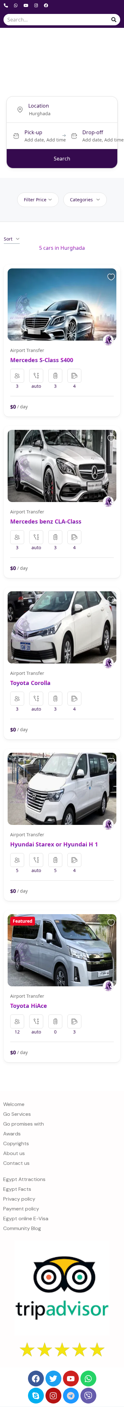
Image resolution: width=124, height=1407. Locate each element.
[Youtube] (71, 1378)
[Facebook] (36, 1378)
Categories (81, 200)
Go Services (17, 1114)
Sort (8, 239)
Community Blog (22, 1228)
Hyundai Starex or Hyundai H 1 (54, 844)
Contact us (16, 1163)
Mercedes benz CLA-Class (45, 521)
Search (62, 158)
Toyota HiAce (28, 1005)
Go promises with (23, 1124)
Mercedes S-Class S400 (41, 360)
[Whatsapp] (88, 1378)
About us (14, 1153)
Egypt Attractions (24, 1179)
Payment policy (21, 1208)
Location (38, 105)
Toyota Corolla (30, 683)
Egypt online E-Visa (25, 1218)
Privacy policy (19, 1199)
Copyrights (16, 1143)
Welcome (13, 1104)
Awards (12, 1133)
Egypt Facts (17, 1189)
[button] (109, 41)
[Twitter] (53, 1378)
